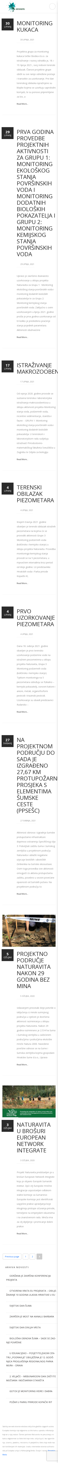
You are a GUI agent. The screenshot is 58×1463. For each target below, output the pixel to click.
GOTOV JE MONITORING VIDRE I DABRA (31, 1391)
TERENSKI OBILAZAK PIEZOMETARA (35, 493)
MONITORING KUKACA (35, 26)
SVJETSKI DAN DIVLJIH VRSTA (25, 1327)
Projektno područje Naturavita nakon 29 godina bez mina (34, 970)
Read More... (22, 104)
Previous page (12, 1256)
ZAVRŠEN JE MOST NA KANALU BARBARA (32, 1316)
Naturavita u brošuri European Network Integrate (34, 1137)
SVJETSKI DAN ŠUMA (21, 1305)
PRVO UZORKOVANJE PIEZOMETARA (36, 617)
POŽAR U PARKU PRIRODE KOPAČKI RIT (31, 1402)
